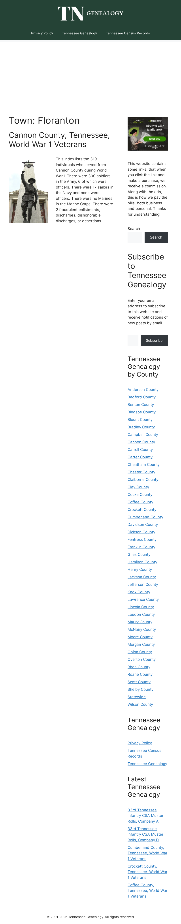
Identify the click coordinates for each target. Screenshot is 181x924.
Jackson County (142, 577)
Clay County (138, 487)
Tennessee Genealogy (79, 33)
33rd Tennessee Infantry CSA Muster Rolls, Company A (145, 815)
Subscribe (154, 340)
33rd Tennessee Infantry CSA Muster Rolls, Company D (145, 834)
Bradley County (141, 427)
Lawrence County (143, 599)
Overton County (142, 659)
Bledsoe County (142, 412)
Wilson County (140, 704)
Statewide (137, 697)
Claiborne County (143, 479)
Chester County (141, 472)
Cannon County (141, 442)
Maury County (140, 622)
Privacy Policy (42, 33)
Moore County (140, 637)
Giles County (139, 554)
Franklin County (141, 547)
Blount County (140, 419)
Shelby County (140, 689)
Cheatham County (144, 464)
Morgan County (141, 644)
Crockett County (142, 509)
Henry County (140, 569)
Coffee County (140, 502)
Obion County (140, 652)
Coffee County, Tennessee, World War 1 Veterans (147, 890)
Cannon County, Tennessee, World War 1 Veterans (59, 139)
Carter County (140, 457)
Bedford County (142, 397)
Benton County (141, 404)
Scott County (139, 682)
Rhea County (139, 667)
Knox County (139, 592)
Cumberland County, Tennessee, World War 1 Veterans (147, 853)
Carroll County (140, 449)
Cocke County (140, 494)
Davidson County (143, 524)
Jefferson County (143, 584)
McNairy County (142, 629)
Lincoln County (141, 607)
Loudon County (141, 614)
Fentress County (142, 539)
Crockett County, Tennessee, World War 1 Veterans (147, 872)
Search (134, 228)
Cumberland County (145, 517)
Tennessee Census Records (128, 33)
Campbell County (143, 434)
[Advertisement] (90, 73)
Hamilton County (142, 562)
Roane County (140, 674)
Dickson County (141, 532)
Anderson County (143, 389)
